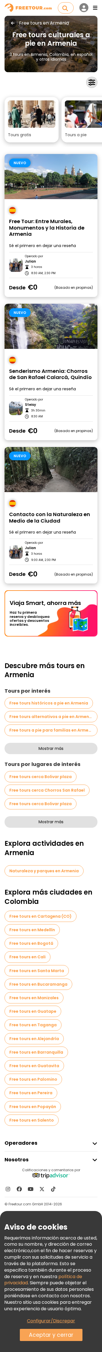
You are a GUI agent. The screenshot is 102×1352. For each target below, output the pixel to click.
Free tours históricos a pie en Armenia (48, 703)
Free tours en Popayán (32, 1106)
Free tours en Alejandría (34, 1038)
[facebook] (19, 1189)
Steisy (30, 405)
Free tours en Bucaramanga (38, 984)
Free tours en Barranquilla (36, 1052)
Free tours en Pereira (30, 1093)
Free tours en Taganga (33, 1025)
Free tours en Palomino (33, 1079)
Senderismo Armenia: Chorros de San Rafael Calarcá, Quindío (50, 374)
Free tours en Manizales (34, 998)
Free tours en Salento (31, 1120)
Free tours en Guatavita (34, 1066)
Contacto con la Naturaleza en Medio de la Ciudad (49, 517)
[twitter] (42, 1189)
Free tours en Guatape (32, 1011)
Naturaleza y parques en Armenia (44, 871)
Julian (30, 261)
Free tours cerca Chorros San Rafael (47, 790)
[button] (32, 119)
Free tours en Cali (27, 957)
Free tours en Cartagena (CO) (40, 916)
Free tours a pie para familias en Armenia (52, 730)
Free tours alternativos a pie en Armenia (51, 716)
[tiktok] (53, 1189)
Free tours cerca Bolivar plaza (40, 777)
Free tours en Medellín (32, 930)
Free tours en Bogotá (31, 943)
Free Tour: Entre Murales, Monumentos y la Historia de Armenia (46, 227)
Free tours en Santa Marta (36, 971)
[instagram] (8, 1189)
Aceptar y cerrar (51, 1335)
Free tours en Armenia (44, 23)
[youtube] (30, 1189)
